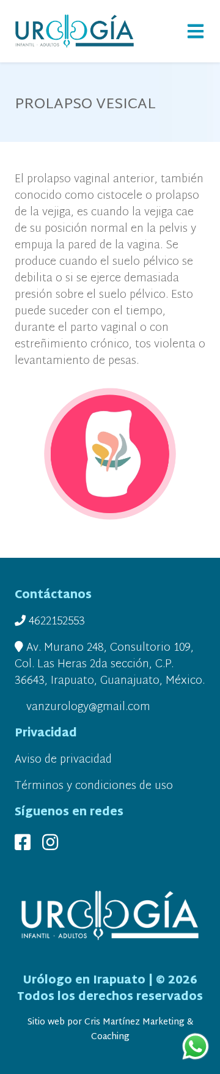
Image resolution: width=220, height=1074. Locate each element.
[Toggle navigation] (195, 31)
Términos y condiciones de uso (94, 786)
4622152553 (55, 622)
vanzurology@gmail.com (86, 707)
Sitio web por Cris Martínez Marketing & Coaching (110, 1030)
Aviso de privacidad (63, 760)
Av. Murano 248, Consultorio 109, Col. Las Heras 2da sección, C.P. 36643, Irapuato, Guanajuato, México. (110, 664)
